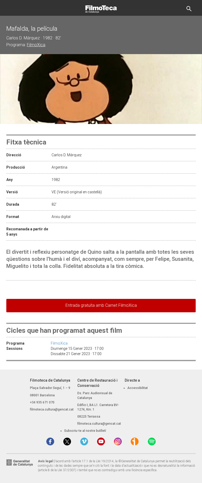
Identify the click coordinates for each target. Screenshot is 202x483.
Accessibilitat (137, 388)
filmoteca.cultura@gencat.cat (52, 409)
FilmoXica (36, 44)
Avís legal (45, 461)
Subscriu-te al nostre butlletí (85, 431)
